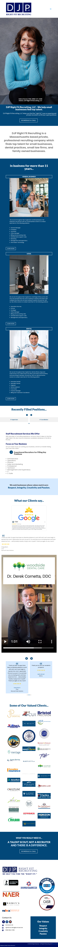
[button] (31, 415)
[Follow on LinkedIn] (3, 908)
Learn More (11, 248)
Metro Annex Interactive (10, 932)
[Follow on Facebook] (7, 908)
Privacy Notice (55, 930)
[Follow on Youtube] (10, 908)
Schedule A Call (28, 120)
